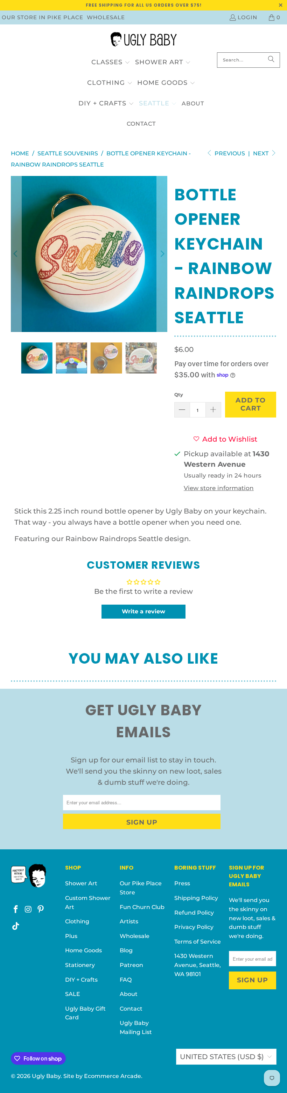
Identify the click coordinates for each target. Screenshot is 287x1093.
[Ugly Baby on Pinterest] (41, 909)
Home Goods (83, 950)
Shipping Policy (196, 898)
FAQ (126, 979)
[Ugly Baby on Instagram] (28, 909)
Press (182, 883)
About (129, 994)
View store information (219, 488)
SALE (72, 994)
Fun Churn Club (142, 907)
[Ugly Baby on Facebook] (16, 909)
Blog (126, 950)
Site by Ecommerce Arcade (102, 1076)
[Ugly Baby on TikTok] (16, 926)
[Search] (271, 60)
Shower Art (81, 883)
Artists (129, 921)
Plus (71, 936)
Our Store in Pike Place (42, 17)
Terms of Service (197, 941)
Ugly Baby (46, 1076)
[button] (110, 62)
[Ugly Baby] (144, 40)
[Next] (162, 254)
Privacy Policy (194, 927)
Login (247, 17)
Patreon (131, 965)
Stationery (80, 965)
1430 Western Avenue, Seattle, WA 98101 (197, 965)
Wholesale (106, 17)
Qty (178, 394)
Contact (131, 1008)
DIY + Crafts (81, 979)
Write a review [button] (143, 611)
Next (261, 153)
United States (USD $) (222, 1057)
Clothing (77, 921)
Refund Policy (194, 912)
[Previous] (16, 254)
